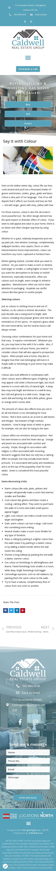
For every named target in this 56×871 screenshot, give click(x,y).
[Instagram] (31, 22)
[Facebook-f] (25, 22)
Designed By (14, 830)
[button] (28, 57)
